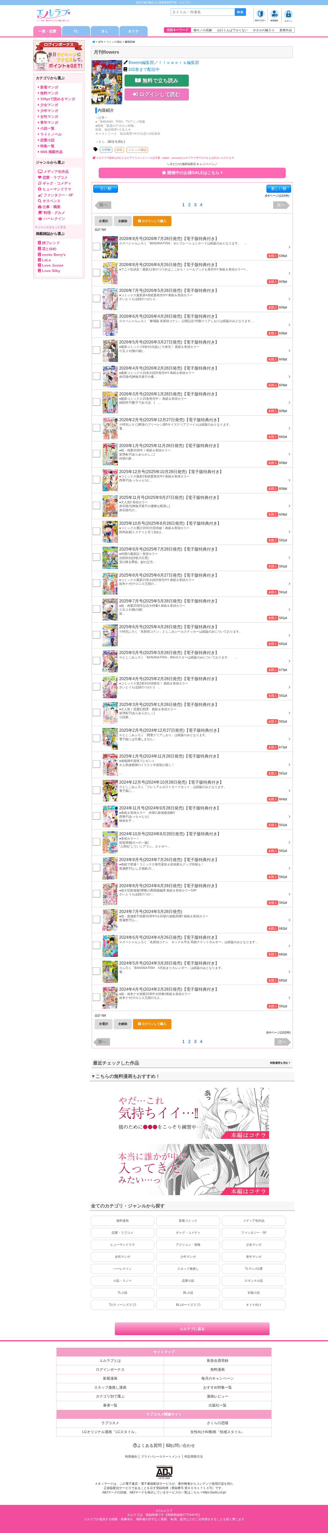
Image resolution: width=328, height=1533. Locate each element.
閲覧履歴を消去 (279, 1062)
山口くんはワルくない (232, 30)
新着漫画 (110, 1378)
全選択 (103, 221)
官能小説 (254, 1293)
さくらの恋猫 (217, 1423)
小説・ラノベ (122, 1281)
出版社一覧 (218, 1405)
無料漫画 (122, 1220)
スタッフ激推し (188, 1269)
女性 (100, 41)
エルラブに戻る (192, 1329)
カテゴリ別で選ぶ (110, 1396)
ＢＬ (104, 31)
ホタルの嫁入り (263, 30)
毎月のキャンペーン (217, 1378)
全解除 (122, 221)
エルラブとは (110, 1360)
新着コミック (188, 1220)
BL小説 (188, 1293)
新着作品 (286, 30)
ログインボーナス (110, 1369)
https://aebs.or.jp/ (214, 1492)
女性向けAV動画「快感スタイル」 (217, 1432)
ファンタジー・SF (253, 1232)
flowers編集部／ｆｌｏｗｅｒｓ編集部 (164, 62)
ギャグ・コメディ (188, 1232)
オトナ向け (253, 1305)
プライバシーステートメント (161, 1456)
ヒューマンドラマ (122, 1244)
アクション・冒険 (188, 1244)
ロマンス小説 (253, 1281)
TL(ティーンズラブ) (122, 1305)
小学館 (106, 150)
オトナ (133, 31)
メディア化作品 (253, 1220)
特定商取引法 (193, 1456)
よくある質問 (149, 1445)
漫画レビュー (217, 1396)
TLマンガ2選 (254, 1269)
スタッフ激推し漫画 (110, 1387)
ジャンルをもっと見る (51, 226)
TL (76, 31)
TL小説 (122, 1293)
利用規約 (131, 1456)
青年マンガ (253, 1257)
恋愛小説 (188, 1281)
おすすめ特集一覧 (217, 1387)
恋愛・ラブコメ (122, 1232)
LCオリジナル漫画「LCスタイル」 (110, 1432)
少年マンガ (188, 1257)
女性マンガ (122, 1257)
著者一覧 (110, 1405)
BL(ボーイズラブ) (188, 1305)
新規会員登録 (217, 1360)
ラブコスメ (110, 1423)
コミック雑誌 (114, 41)
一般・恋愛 (47, 31)
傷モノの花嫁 (202, 30)
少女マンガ (253, 1244)
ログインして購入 (153, 221)
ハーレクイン (122, 1269)
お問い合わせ (182, 1445)
